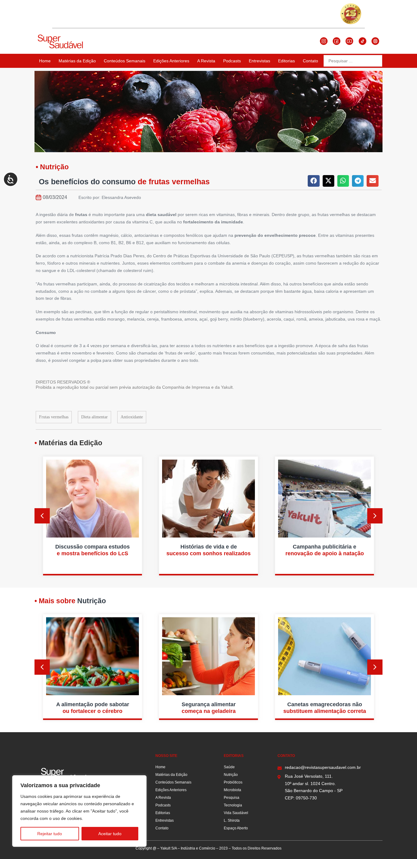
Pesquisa (231, 797)
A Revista (206, 60)
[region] (79, 811)
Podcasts (232, 60)
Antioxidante (132, 417)
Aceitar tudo (109, 833)
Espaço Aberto (236, 828)
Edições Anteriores (171, 60)
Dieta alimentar (94, 417)
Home (45, 60)
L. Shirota (232, 820)
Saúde (229, 767)
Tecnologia (233, 805)
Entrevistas (259, 60)
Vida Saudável (236, 813)
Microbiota (232, 790)
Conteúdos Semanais (124, 60)
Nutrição (231, 775)
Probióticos (233, 782)
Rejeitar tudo (49, 833)
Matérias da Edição (77, 60)
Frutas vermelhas (53, 417)
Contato (310, 60)
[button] (313, 181)
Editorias (286, 60)
